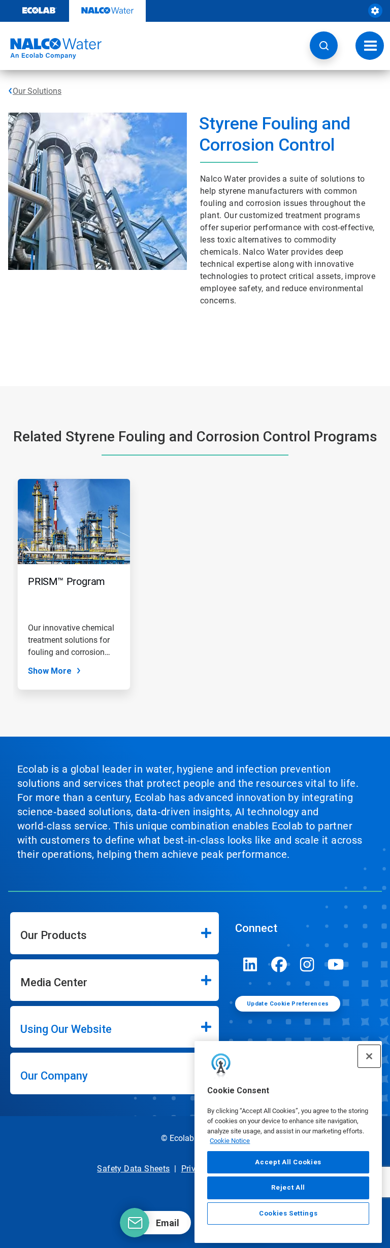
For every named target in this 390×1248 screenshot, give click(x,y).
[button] (324, 45)
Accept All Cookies (288, 1162)
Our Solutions (37, 91)
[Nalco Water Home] (51, 48)
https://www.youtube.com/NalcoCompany (336, 964)
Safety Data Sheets (133, 1168)
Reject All (288, 1187)
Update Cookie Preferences (288, 1003)
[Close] (369, 1056)
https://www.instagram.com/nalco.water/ (307, 964)
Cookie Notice (230, 1141)
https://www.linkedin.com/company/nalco (250, 964)
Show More (50, 671)
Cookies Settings (288, 1213)
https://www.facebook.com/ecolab (279, 964)
